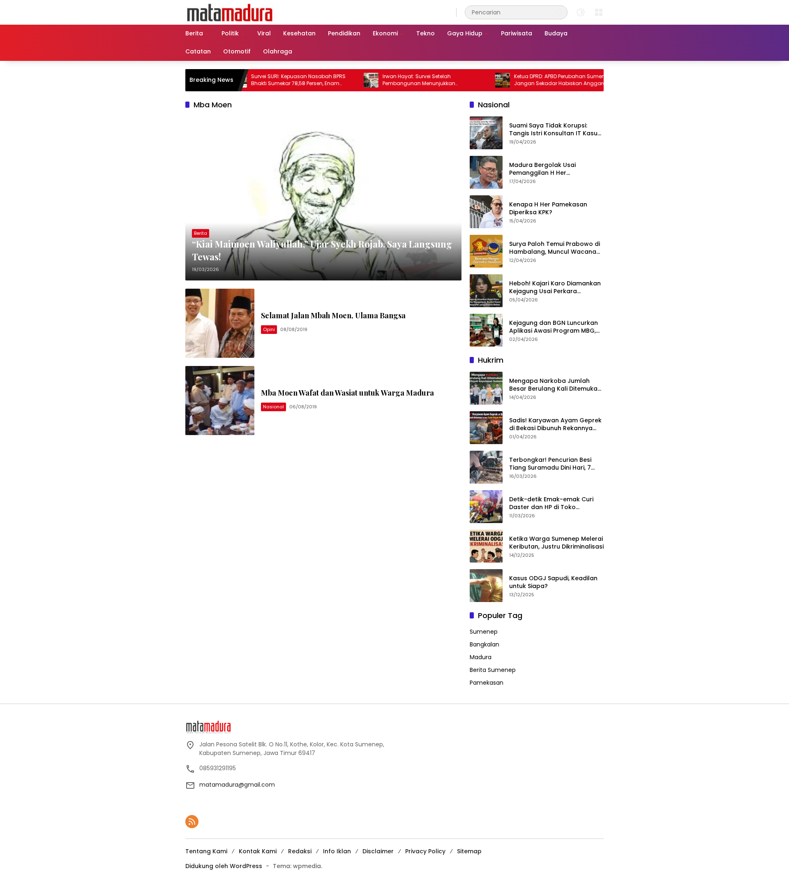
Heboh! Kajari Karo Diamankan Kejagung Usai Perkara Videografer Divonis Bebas (555, 288)
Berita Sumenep (493, 670)
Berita (200, 233)
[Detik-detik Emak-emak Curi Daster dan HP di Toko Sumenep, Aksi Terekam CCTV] (486, 506)
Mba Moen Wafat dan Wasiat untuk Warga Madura (347, 393)
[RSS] (191, 821)
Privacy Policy (425, 851)
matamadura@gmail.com (237, 784)
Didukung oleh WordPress (223, 866)
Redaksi (299, 851)
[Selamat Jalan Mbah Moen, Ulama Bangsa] (219, 323)
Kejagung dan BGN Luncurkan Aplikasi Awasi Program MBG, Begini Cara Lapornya (553, 327)
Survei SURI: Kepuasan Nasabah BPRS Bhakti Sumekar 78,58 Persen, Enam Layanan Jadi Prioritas (272, 80)
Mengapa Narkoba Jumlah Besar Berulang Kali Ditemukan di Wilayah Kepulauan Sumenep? (555, 385)
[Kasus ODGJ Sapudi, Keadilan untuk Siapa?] (486, 585)
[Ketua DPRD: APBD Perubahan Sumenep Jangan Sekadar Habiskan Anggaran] (476, 80)
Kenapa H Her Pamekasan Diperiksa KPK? (548, 209)
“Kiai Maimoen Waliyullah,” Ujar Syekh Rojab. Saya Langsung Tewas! (322, 250)
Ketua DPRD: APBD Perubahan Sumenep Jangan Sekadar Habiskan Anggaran (536, 80)
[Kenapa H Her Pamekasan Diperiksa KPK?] (486, 211)
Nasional (273, 406)
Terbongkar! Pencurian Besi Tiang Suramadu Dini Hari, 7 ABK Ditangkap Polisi (550, 464)
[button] (559, 12)
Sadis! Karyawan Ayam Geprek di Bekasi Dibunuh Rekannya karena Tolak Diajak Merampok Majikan (556, 425)
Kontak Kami (258, 851)
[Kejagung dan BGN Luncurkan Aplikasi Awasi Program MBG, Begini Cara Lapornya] (486, 330)
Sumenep (484, 632)
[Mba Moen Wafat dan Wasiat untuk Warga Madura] (219, 400)
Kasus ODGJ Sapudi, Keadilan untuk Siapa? (553, 582)
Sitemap (469, 851)
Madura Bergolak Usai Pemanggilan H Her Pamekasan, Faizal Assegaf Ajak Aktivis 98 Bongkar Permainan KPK (550, 169)
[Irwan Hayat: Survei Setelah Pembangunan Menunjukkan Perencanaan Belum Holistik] (344, 80)
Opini (269, 329)
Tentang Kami (206, 851)
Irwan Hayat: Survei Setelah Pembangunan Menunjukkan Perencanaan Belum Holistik (392, 80)
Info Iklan (337, 851)
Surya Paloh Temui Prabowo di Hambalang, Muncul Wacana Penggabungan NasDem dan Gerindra (554, 248)
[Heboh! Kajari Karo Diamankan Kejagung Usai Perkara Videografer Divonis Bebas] (486, 290)
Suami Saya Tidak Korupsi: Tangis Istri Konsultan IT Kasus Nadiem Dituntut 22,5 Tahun (555, 130)
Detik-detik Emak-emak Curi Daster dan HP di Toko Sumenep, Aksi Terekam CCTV (554, 504)
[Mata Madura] (230, 12)
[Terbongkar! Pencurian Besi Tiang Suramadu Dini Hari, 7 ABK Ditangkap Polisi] (486, 467)
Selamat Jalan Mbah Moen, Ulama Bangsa (333, 315)
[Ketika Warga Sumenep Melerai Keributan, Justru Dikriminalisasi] (486, 546)
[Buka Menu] (599, 12)
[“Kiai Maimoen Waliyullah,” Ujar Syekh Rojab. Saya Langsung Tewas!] (323, 198)
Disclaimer (378, 851)
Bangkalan (484, 644)
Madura (480, 657)
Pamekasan (486, 683)
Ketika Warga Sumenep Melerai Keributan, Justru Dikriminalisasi (556, 543)
